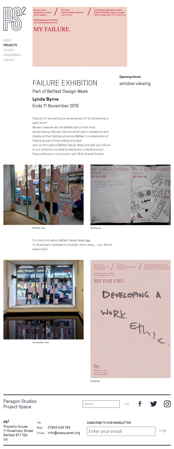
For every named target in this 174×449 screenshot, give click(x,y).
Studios (8, 50)
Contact (9, 60)
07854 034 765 (59, 427)
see (87, 240)
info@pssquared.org (64, 433)
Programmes (12, 55)
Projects (10, 45)
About (7, 40)
